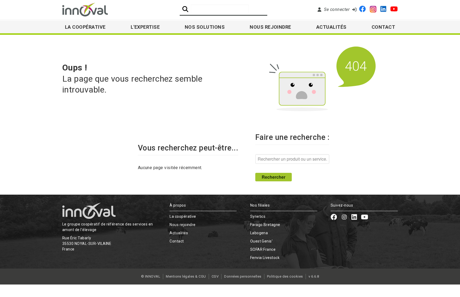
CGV (215, 276)
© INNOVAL (150, 276)
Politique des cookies (285, 276)
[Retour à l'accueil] (85, 9)
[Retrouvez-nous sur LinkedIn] (383, 10)
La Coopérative (85, 27)
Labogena (259, 233)
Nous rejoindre (270, 27)
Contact (383, 27)
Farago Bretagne (265, 225)
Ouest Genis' (261, 241)
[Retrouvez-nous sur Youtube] (394, 10)
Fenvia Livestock (265, 258)
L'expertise (145, 27)
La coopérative (183, 216)
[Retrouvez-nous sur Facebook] (362, 10)
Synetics (258, 216)
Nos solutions (205, 27)
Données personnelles (242, 276)
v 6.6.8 (314, 276)
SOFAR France (263, 249)
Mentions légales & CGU (186, 276)
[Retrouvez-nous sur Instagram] (373, 9)
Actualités (331, 27)
